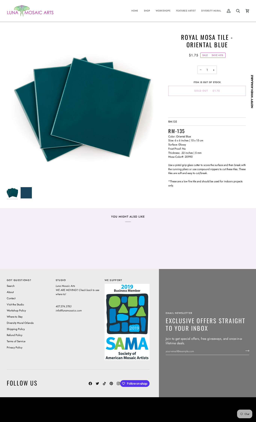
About (10, 292)
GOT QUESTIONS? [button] (19, 280)
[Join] (246, 351)
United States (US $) (24, 409)
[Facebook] (90, 383)
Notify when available (252, 91)
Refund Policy (14, 335)
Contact (11, 298)
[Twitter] (97, 383)
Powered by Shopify (234, 412)
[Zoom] (82, 109)
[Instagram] (118, 383)
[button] (147, 11)
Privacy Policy (14, 347)
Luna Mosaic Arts (78, 407)
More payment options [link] (207, 113)
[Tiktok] (104, 383)
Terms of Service (16, 341)
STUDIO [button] (61, 280)
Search (11, 286)
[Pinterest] (111, 383)
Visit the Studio (15, 304)
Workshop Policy (16, 310)
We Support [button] (113, 280)
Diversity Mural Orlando (20, 323)
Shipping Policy (16, 329)
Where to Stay (14, 317)
